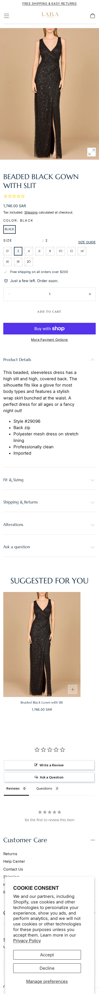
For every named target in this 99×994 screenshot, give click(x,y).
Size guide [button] (87, 242)
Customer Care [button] (25, 840)
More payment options (49, 340)
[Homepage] (49, 16)
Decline (47, 968)
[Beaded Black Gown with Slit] (41, 644)
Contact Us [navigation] (13, 869)
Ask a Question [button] (51, 777)
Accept (47, 954)
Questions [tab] (44, 788)
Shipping (31, 212)
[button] (6, 16)
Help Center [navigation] (14, 861)
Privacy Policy (27, 940)
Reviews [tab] (13, 788)
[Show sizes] (72, 689)
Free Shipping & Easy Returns (49, 3)
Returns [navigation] (10, 854)
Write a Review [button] (52, 765)
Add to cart (49, 311)
